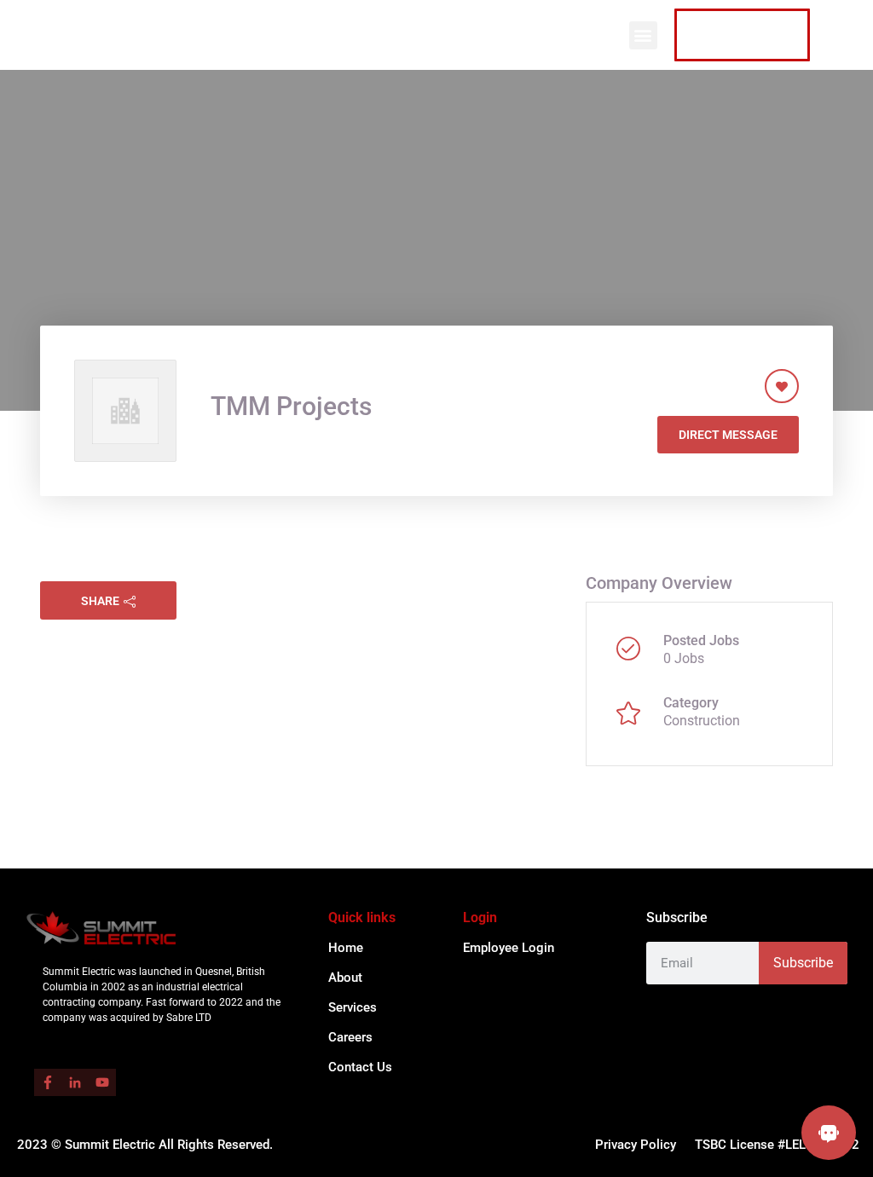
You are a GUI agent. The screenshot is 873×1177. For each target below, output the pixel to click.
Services (352, 1007)
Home (345, 947)
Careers (350, 1037)
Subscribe (803, 963)
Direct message (728, 434)
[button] (643, 35)
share (100, 601)
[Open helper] (828, 1132)
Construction (701, 721)
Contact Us (360, 1067)
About (345, 977)
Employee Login (508, 947)
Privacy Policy (635, 1144)
